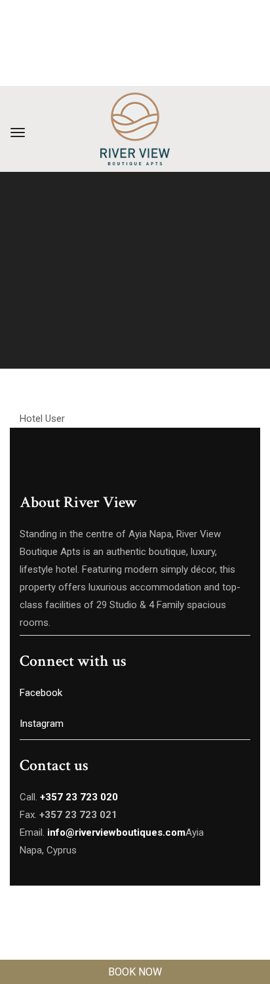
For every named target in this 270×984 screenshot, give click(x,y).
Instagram (43, 723)
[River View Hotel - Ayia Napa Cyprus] (135, 128)
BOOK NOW (135, 972)
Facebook (41, 693)
